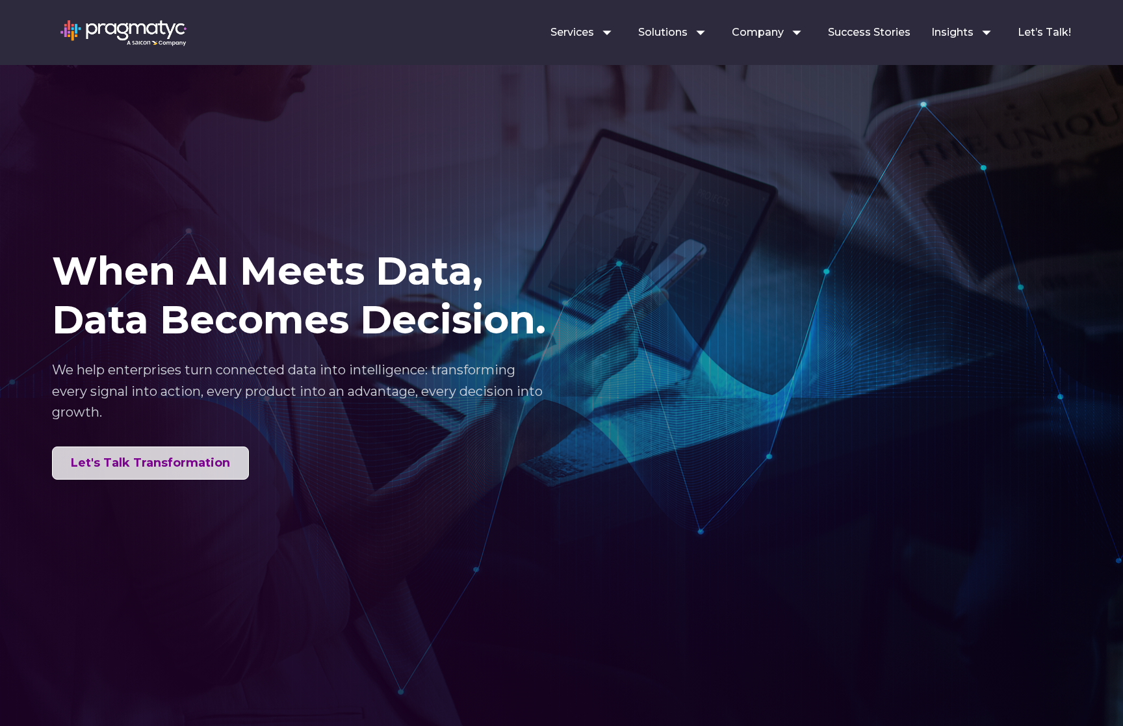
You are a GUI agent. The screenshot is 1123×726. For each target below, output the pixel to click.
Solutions (663, 32)
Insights (952, 32)
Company (758, 32)
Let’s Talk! (1044, 32)
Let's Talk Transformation (150, 463)
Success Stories (869, 32)
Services (572, 32)
